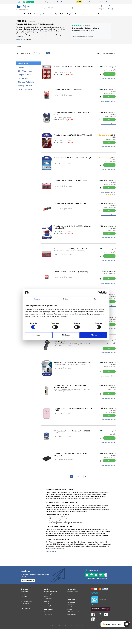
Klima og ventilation (25, 86)
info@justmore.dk (27, 601)
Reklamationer (48, 614)
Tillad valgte (66, 335)
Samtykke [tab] (37, 299)
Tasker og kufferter (25, 89)
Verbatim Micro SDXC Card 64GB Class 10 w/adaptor (73, 158)
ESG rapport (70, 609)
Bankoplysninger (71, 607)
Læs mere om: (20, 39)
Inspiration (95, 2)
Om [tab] (95, 299)
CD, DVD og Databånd (25, 71)
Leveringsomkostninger (108, 78)
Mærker (102, 2)
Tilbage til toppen (51, 552)
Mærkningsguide (48, 594)
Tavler (30, 14)
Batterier (21, 67)
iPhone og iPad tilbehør (26, 82)
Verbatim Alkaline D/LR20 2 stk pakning (68, 90)
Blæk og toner (92, 14)
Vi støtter (46, 603)
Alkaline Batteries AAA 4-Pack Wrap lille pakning (71, 272)
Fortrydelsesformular (49, 612)
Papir (56, 14)
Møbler (62, 14)
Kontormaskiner (48, 14)
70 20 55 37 (26, 603)
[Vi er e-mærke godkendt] (19, 2)
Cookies (69, 594)
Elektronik (101, 14)
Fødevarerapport (71, 614)
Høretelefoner (23, 78)
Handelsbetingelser (72, 591)
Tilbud (79, 2)
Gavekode (46, 601)
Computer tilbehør (24, 75)
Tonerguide (86, 2)
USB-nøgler (42, 31)
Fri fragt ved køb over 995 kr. (55, 2)
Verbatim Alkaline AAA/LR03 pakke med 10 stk (70, 203)
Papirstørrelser (48, 598)
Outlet (19, 18)
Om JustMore (71, 602)
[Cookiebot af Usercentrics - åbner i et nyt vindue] (98, 292)
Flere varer (109, 14)
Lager (84, 14)
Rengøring (70, 14)
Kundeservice (110, 2)
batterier (34, 31)
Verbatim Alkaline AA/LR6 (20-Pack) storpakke (70, 181)
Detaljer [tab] (66, 299)
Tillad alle (94, 335)
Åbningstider (70, 604)
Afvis (38, 335)
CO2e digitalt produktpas (74, 612)
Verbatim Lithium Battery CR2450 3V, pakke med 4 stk (73, 67)
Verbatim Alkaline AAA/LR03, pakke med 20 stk (71, 249)
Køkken (77, 14)
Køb (109, 74)
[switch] (55, 327)
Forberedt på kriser (49, 606)
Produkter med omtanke (50, 591)
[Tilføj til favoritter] (100, 74)
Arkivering (37, 14)
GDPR (68, 596)
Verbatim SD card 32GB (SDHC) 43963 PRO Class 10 (73, 135)
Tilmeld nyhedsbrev (28, 580)
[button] (72, 8)
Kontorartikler (21, 14)
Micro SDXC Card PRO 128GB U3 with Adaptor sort (72, 363)
